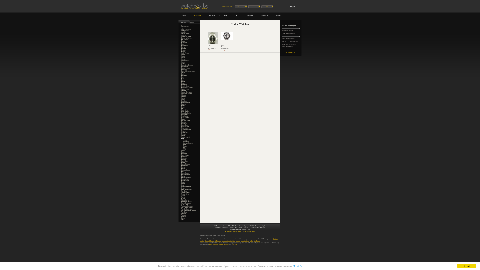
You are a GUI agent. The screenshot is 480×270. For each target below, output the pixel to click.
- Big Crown (185, 141)
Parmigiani (184, 153)
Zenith (183, 218)
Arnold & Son (185, 33)
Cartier (183, 54)
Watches (183, 22)
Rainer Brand (185, 173)
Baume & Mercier (186, 38)
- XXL (184, 149)
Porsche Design (185, 170)
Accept (467, 266)
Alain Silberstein (186, 29)
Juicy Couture (185, 117)
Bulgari (183, 51)
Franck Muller (185, 86)
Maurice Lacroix (186, 129)
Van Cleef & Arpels (186, 207)
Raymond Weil (185, 174)
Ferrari (183, 81)
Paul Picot (184, 156)
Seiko (182, 185)
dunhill (183, 72)
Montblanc (184, 132)
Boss (182, 44)
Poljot (183, 168)
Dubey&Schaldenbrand (188, 71)
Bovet (183, 47)
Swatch (183, 188)
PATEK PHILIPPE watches (290, 41)
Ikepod (183, 107)
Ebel (182, 74)
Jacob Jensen (185, 111)
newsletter (264, 15)
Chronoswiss (184, 60)
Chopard (183, 59)
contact (278, 15)
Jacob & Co (184, 110)
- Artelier (185, 140)
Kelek (183, 119)
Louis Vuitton (185, 126)
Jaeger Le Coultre (186, 113)
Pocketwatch (184, 165)
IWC (182, 108)
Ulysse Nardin (185, 200)
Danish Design (185, 68)
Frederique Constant (187, 87)
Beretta (183, 41)
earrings (221, 244)
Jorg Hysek (184, 116)
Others (183, 150)
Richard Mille (185, 179)
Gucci (183, 98)
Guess (183, 99)
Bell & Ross (184, 39)
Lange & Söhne (185, 120)
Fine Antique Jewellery (288, 38)
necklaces (234, 244)
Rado (182, 171)
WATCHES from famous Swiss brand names (289, 45)
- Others (184, 146)
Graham (183, 96)
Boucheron (184, 45)
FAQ (237, 15)
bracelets (215, 244)
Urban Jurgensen (186, 203)
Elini (182, 78)
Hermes (183, 104)
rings (210, 244)
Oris (233, 241)
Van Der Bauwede (186, 209)
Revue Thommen (186, 177)
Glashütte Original (186, 93)
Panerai (183, 152)
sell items (212, 15)
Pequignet (184, 158)
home (184, 15)
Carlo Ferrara (185, 53)
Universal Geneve (186, 201)
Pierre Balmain (185, 164)
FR (294, 7)
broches (226, 244)
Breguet (183, 48)
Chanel (183, 57)
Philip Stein (184, 161)
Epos (182, 80)
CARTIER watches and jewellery (288, 34)
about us (250, 15)
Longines (184, 123)
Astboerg (183, 35)
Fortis (182, 83)
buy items (197, 15)
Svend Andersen (186, 186)
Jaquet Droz (184, 114)
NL (291, 7)
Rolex (183, 182)
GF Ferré (183, 90)
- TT (183, 147)
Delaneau (184, 69)
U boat (183, 198)
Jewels (192, 22)
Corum (183, 62)
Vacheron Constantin (187, 206)
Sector (183, 183)
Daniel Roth (184, 66)
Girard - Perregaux (186, 92)
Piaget (183, 162)
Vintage (183, 215)
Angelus (183, 32)
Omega (183, 135)
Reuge (183, 176)
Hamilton (184, 101)
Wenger (183, 216)
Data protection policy (248, 231)
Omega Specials (185, 137)
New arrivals (184, 26)
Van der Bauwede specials (188, 210)
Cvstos (183, 63)
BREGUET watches (287, 30)
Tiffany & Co (185, 194)
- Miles (184, 144)
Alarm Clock (185, 30)
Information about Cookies (233, 231)
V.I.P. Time (184, 204)
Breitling (183, 50)
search (226, 15)
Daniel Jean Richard (187, 65)
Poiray (183, 167)
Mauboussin (184, 128)
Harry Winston (185, 102)
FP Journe (184, 84)
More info (297, 266)
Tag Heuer (184, 191)
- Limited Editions (187, 143)
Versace (183, 213)
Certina (183, 56)
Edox (182, 77)
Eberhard (184, 75)
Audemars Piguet (186, 36)
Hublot (183, 105)
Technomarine (185, 192)
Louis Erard (184, 125)
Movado (183, 134)
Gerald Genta (185, 89)
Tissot (183, 195)
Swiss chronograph (186, 189)
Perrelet (183, 159)
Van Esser (184, 212)
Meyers (183, 131)
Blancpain (184, 42)
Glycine (183, 95)
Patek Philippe (185, 155)
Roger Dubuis (185, 180)
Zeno (182, 219)
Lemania (183, 122)
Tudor (183, 197)
